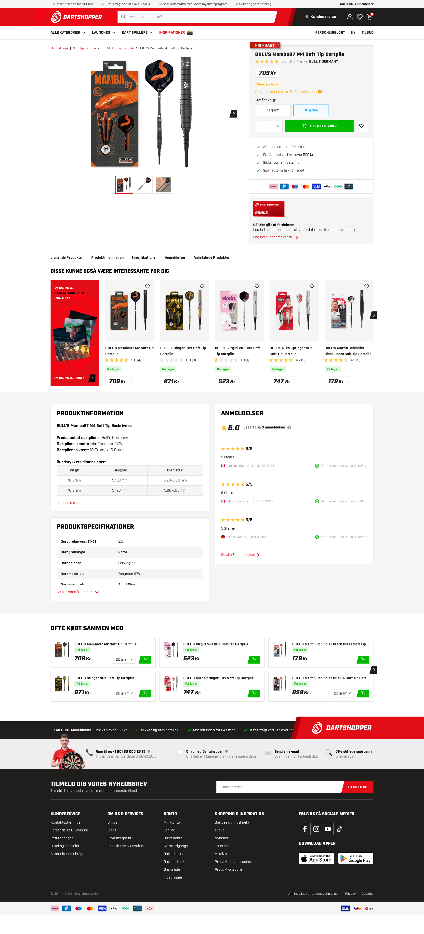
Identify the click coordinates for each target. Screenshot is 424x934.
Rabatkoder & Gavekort (126, 846)
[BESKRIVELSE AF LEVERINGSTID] (320, 91)
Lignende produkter (67, 257)
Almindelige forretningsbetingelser (313, 894)
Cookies (367, 894)
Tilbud (220, 830)
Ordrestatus (173, 854)
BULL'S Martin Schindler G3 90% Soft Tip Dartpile (330, 678)
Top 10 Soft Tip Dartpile (117, 48)
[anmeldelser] (289, 427)
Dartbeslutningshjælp (232, 822)
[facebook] (305, 829)
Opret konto (173, 838)
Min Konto (172, 822)
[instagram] (316, 829)
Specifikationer (144, 257)
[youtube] (328, 829)
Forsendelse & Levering (69, 830)
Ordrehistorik (174, 862)
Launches (101, 32)
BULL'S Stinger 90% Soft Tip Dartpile (183, 351)
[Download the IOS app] (316, 858)
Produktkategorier (229, 869)
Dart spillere (134, 32)
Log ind (169, 830)
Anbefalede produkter (212, 257)
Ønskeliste (172, 869)
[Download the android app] (355, 858)
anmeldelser (175, 257)
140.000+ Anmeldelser (356, 4)
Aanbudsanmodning (67, 854)
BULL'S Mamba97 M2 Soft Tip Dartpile (129, 351)
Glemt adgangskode (180, 846)
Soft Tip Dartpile (84, 48)
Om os (112, 822)
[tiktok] (339, 829)
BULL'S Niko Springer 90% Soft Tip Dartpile (291, 351)
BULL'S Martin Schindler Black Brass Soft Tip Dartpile (348, 351)
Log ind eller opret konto (272, 237)
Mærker (221, 854)
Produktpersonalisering (233, 862)
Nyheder (221, 838)
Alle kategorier (65, 32)
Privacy (350, 894)
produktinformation (107, 257)
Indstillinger (173, 877)
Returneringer (62, 838)
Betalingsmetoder (65, 846)
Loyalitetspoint (119, 838)
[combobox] (198, 17)
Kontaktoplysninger (66, 822)
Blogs (111, 830)
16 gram (272, 110)
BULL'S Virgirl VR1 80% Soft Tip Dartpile (237, 351)
